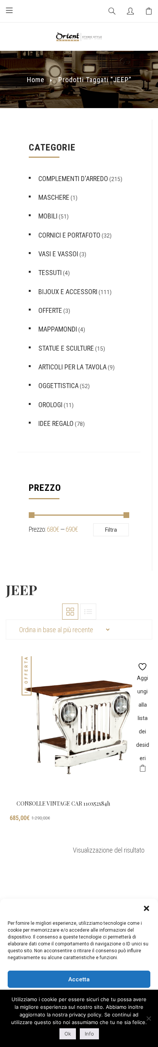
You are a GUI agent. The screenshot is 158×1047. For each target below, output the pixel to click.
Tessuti (50, 273)
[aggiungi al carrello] (142, 769)
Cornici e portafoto (69, 235)
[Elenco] (88, 612)
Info (89, 1034)
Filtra (111, 530)
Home (35, 80)
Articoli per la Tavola (72, 367)
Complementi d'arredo (73, 179)
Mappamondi (57, 329)
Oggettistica (58, 386)
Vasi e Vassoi (58, 254)
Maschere (53, 197)
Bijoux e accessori (67, 292)
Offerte (50, 310)
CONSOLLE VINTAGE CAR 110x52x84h (63, 803)
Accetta (79, 979)
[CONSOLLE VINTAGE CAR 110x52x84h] (79, 725)
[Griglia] (70, 612)
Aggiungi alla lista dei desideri (142, 665)
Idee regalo (56, 423)
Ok (67, 1034)
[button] (146, 908)
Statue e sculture (66, 348)
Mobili (48, 216)
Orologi (50, 405)
